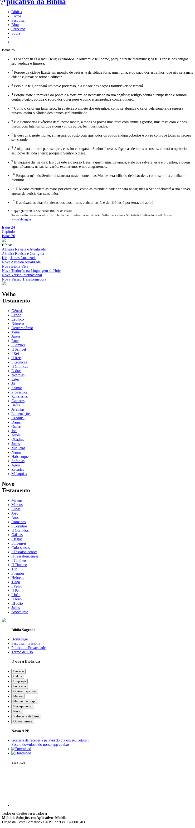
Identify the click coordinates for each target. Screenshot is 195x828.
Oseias (16, 426)
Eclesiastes (19, 396)
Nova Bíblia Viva (15, 266)
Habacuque (20, 457)
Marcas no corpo (24, 701)
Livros (16, 16)
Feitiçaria (19, 686)
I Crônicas (19, 362)
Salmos (16, 388)
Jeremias (17, 409)
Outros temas (22, 721)
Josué (15, 332)
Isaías (15, 405)
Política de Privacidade (28, 648)
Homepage (19, 639)
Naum (16, 452)
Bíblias (16, 12)
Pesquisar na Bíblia (25, 643)
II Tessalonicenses (25, 556)
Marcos (17, 505)
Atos (15, 518)
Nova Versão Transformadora (24, 279)
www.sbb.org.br (21, 219)
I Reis (15, 354)
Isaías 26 (8, 236)
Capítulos (9, 232)
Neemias (17, 375)
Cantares (17, 401)
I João (15, 595)
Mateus (16, 500)
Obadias (17, 439)
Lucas (15, 509)
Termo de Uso (22, 652)
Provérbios (19, 392)
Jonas (15, 444)
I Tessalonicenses (24, 552)
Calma (17, 676)
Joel (14, 431)
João (14, 513)
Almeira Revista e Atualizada (24, 249)
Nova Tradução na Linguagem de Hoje (31, 271)
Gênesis (17, 311)
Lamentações (21, 414)
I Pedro (16, 586)
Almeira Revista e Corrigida (23, 253)
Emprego (19, 681)
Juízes (15, 336)
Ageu (15, 465)
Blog (15, 25)
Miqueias (18, 448)
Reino (17, 711)
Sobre (15, 33)
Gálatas (17, 535)
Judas (15, 608)
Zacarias (17, 469)
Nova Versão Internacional (22, 275)
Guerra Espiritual (24, 691)
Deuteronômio (22, 328)
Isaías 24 (8, 227)
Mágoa (18, 696)
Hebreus (17, 578)
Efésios (16, 539)
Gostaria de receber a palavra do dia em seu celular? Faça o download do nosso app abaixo (50, 742)
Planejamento (22, 706)
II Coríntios (20, 530)
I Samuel (18, 345)
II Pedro (17, 590)
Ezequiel (17, 418)
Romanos (18, 522)
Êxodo (16, 315)
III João (17, 603)
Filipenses (18, 543)
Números (18, 324)
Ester (15, 379)
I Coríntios (19, 526)
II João (16, 599)
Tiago (15, 582)
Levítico (17, 319)
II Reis (16, 358)
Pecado (18, 671)
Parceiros (18, 29)
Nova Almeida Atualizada (21, 262)
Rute (15, 341)
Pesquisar (18, 20)
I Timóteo (18, 560)
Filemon (17, 573)
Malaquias (19, 474)
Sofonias (17, 461)
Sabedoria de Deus (26, 716)
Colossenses (20, 548)
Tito (14, 569)
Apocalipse (19, 612)
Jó (13, 384)
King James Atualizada (19, 258)
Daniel (16, 422)
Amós (15, 435)
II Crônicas (19, 366)
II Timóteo (19, 565)
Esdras (16, 371)
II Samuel (18, 349)
